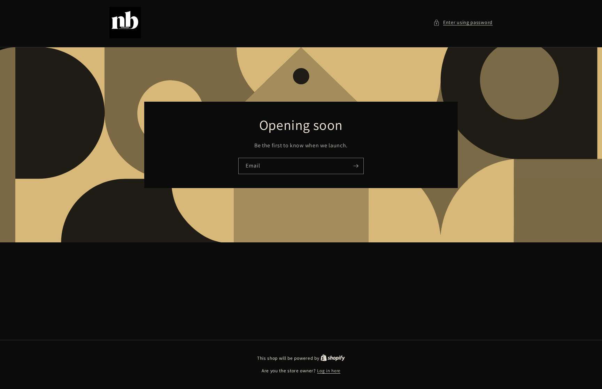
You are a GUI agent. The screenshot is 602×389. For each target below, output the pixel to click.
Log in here (328, 371)
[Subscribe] (355, 166)
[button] (463, 22)
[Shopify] (333, 358)
